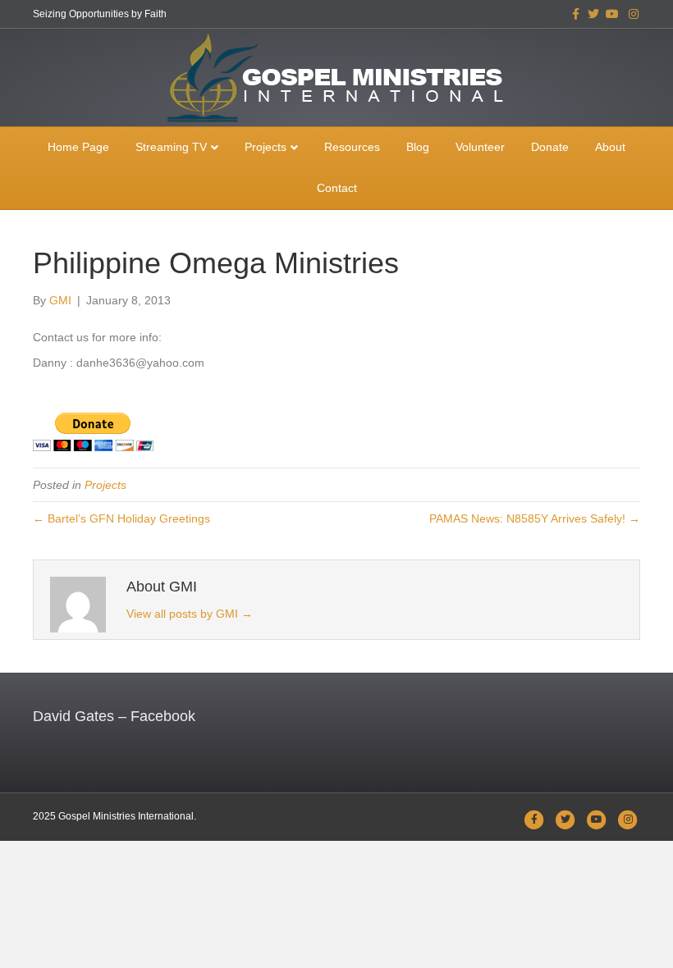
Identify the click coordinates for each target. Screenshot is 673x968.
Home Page (78, 146)
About (610, 146)
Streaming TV (171, 146)
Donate (550, 146)
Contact (337, 187)
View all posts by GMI (189, 613)
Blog (417, 146)
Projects (265, 146)
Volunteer (480, 146)
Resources (352, 146)
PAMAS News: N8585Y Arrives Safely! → (534, 518)
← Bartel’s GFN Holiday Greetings (121, 518)
